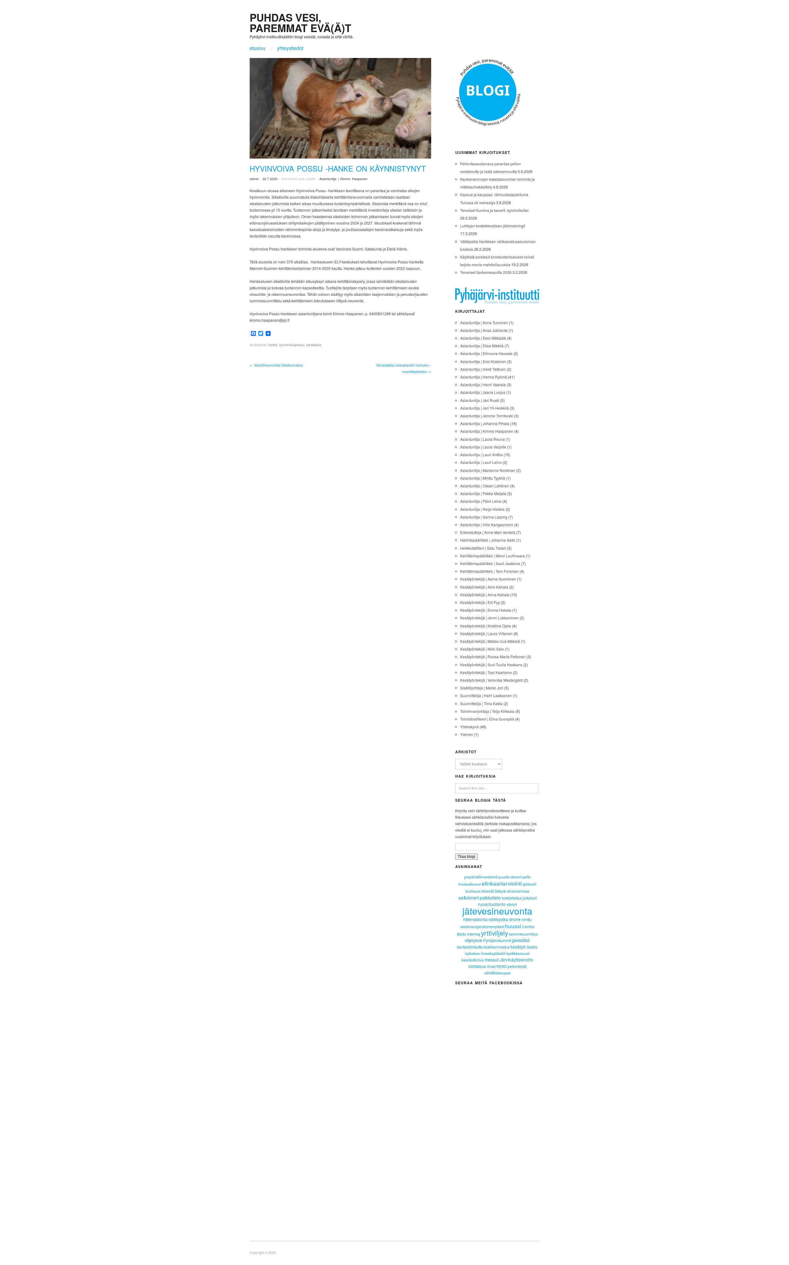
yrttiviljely (494, 932)
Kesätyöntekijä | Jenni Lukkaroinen (489, 617)
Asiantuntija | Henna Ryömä (483, 376)
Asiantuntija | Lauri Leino (481, 462)
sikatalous (313, 344)
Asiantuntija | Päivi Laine (480, 501)
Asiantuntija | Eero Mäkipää (483, 338)
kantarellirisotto (470, 946)
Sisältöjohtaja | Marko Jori (481, 687)
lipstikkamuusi (518, 953)
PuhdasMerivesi (469, 884)
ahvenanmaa (518, 891)
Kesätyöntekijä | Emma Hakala (485, 610)
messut (492, 960)
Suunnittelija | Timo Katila (481, 703)
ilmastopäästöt (493, 953)
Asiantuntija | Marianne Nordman (487, 470)
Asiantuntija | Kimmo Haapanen (343, 178)
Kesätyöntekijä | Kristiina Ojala (485, 625)
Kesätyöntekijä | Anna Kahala (484, 594)
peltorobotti (517, 966)
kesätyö (517, 947)
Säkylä (500, 891)
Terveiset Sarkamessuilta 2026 (486, 272)
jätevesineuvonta (497, 910)
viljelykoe (473, 940)
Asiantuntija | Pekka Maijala (483, 493)
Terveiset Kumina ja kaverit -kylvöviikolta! (494, 210)
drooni (516, 876)
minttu (526, 919)
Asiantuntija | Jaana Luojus (482, 392)
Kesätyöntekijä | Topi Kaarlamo (486, 672)
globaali (529, 884)
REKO (502, 966)
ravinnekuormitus (523, 933)
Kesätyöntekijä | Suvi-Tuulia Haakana (491, 664)
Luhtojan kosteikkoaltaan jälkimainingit (492, 225)
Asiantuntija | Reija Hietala (482, 509)
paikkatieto (490, 898)
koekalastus (512, 897)
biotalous (477, 966)
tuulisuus (472, 891)
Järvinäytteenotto (516, 960)
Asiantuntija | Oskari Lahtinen (484, 485)
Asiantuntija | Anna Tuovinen (484, 322)
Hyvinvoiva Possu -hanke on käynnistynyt (338, 168)
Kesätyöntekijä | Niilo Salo (482, 648)
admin (254, 178)
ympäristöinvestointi (480, 876)
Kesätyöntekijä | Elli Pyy (480, 602)
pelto (526, 876)
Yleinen (466, 734)
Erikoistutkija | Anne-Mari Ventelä (487, 532)
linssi (491, 966)
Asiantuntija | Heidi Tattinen (483, 369)
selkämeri (468, 897)
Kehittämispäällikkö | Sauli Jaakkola (490, 563)
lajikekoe (472, 953)
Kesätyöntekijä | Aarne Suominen (488, 578)
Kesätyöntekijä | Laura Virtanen (486, 633)
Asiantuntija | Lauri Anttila (481, 454)
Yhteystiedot (290, 48)
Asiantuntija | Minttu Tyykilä (482, 478)
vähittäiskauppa (497, 972)
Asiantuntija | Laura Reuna (482, 439)
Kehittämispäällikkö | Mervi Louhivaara (492, 555)
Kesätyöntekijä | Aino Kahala (484, 586)
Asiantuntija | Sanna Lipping (483, 516)
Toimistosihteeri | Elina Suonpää (487, 718)
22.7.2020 (270, 178)
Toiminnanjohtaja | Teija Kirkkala (487, 711)
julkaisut (530, 897)
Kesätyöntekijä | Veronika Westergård (491, 680)
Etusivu (257, 48)
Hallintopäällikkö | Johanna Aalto (487, 540)
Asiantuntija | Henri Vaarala (483, 384)
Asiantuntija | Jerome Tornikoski (486, 415)
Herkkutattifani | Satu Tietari (483, 548)
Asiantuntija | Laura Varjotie (483, 446)
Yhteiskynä (469, 726)
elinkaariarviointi (502, 883)
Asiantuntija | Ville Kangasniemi (486, 524)
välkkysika (498, 919)
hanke (272, 344)
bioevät (487, 891)
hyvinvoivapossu (292, 344)
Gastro (532, 946)
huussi (513, 926)
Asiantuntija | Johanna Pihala (484, 423)
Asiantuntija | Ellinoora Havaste (486, 353)
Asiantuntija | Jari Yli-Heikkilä (484, 408)
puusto (504, 876)
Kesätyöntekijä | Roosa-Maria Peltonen (492, 656)
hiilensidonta (475, 919)
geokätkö (521, 940)
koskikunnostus (496, 946)
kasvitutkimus (472, 959)
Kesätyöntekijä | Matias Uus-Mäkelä (490, 641)
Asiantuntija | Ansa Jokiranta (484, 330)
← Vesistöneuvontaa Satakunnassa (276, 364)
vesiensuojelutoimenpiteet (482, 926)
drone (515, 919)
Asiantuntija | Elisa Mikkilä (482, 345)
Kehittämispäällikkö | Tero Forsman (489, 571)
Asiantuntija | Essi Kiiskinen (483, 361)
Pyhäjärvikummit (497, 940)
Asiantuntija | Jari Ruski (479, 400)
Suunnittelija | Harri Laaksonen (486, 695)
